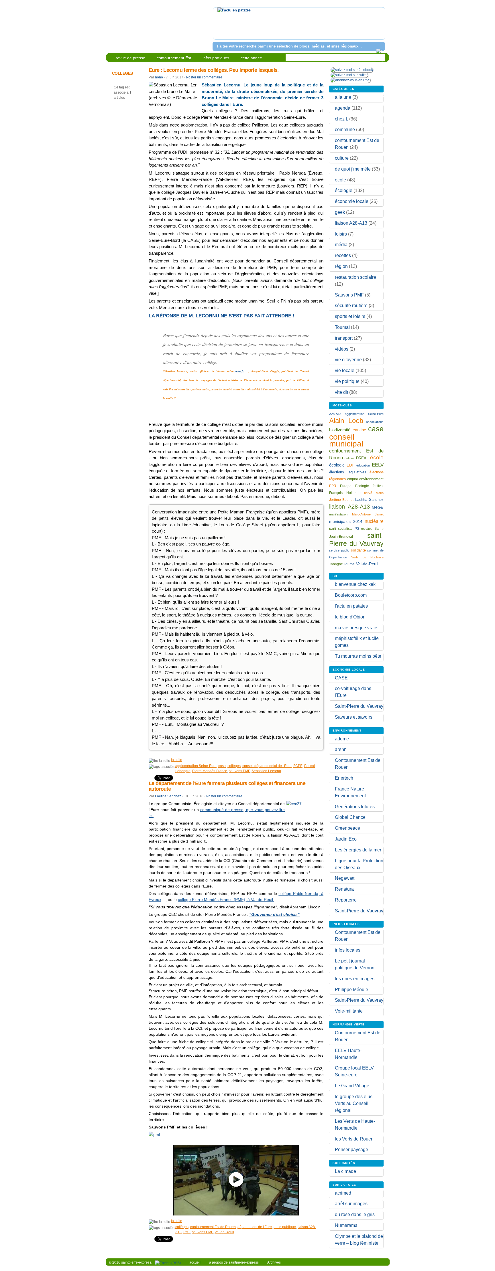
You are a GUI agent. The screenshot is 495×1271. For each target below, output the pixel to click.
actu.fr (239, 371)
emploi (352, 479)
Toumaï (342, 327)
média (341, 244)
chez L (341, 118)
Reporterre (346, 900)
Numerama (346, 1225)
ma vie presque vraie (356, 627)
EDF (350, 465)
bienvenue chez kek (355, 584)
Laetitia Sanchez (168, 796)
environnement (371, 479)
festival (378, 486)
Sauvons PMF (349, 294)
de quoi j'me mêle (353, 169)
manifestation (338, 514)
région (341, 266)
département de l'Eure (254, 1227)
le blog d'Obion (350, 616)
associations (375, 422)
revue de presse (130, 58)
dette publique (285, 1227)
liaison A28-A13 (351, 223)
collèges (234, 766)
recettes (343, 255)
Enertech (344, 778)
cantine (359, 429)
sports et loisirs (350, 316)
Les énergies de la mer (358, 849)
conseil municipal (346, 440)
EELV (378, 465)
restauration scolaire (355, 277)
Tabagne (336, 564)
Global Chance (350, 817)
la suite (176, 760)
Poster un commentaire (204, 77)
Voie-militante (349, 1011)
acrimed (343, 1193)
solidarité (358, 550)
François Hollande (345, 493)
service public (339, 550)
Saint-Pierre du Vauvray (359, 706)
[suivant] (379, 27)
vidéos (341, 349)
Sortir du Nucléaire (367, 557)
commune (345, 129)
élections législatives (347, 472)
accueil (195, 1262)
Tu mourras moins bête (358, 656)
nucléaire (374, 521)
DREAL (362, 458)
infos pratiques (216, 58)
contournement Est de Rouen (213, 1227)
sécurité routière (351, 305)
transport (344, 338)
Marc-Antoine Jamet (368, 514)
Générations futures (355, 806)
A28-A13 (335, 414)
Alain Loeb (346, 420)
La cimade (345, 1171)
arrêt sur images (351, 1203)
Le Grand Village (352, 1085)
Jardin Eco (346, 839)
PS (357, 529)
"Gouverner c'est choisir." (274, 914)
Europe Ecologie (354, 486)
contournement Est (174, 58)
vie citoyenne (348, 359)
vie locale (344, 370)
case (222, 766)
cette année (251, 58)
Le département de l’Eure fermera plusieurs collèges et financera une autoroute (227, 786)
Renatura (344, 889)
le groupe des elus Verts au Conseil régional (353, 1103)
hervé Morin (374, 493)
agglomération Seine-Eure (196, 766)
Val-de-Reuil (224, 1232)
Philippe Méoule (351, 989)
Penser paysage (351, 1149)
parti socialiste (341, 529)
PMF (186, 1232)
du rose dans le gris (355, 1214)
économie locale (351, 201)
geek (340, 212)
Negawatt (344, 878)
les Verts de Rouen (354, 1138)
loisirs (341, 234)
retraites (366, 528)
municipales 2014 (345, 521)
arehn (341, 749)
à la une (343, 97)
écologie (343, 190)
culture (342, 158)
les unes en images (354, 978)
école (340, 179)
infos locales (347, 950)
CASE (341, 677)
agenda (342, 108)
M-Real (378, 507)
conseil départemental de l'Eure (267, 766)
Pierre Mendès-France (209, 771)
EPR (332, 486)
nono (159, 77)
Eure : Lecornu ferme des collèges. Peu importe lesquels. (214, 70)
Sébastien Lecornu (266, 771)
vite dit (341, 392)
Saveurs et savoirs (353, 717)
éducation (363, 465)
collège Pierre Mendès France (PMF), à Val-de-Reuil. (226, 899)
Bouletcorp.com (351, 595)
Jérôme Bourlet (341, 500)
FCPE (297, 766)
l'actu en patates (351, 606)
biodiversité (339, 429)
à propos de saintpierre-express (234, 1262)
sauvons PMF (239, 771)
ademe (342, 738)
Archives (274, 1262)
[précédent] (218, 27)
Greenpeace (347, 828)
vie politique (347, 381)
